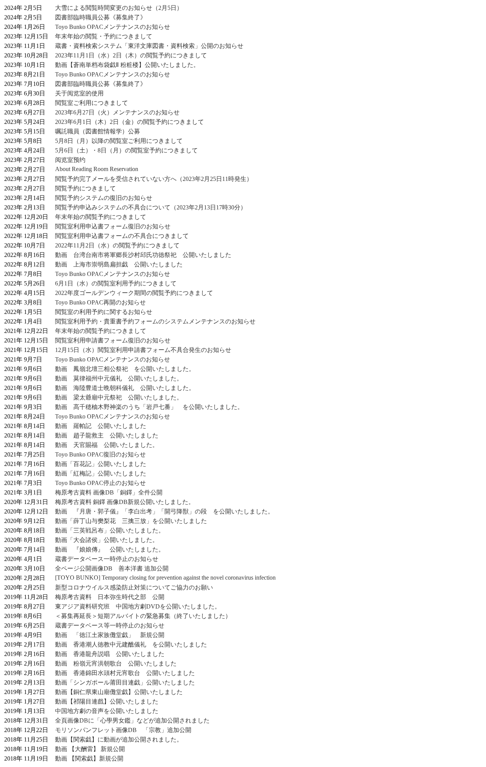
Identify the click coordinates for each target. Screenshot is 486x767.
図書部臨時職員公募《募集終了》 (100, 17)
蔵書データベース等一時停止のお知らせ (109, 625)
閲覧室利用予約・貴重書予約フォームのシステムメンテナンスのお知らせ (155, 321)
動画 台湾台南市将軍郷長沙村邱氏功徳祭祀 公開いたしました (143, 255)
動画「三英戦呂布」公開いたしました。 (109, 530)
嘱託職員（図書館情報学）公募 (97, 131)
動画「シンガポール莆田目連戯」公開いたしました (125, 682)
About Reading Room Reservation (96, 169)
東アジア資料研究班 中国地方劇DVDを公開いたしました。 (138, 606)
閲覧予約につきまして (85, 188)
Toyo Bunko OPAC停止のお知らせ (100, 483)
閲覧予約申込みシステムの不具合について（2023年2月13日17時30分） (150, 207)
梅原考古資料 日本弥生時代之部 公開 (109, 597)
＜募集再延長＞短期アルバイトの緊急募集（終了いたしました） (143, 616)
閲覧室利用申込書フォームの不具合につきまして (122, 236)
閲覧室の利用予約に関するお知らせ (103, 312)
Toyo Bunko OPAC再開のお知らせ (100, 302)
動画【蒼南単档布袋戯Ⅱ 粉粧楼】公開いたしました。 (127, 65)
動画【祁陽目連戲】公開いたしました (106, 701)
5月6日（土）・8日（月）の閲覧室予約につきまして (126, 150)
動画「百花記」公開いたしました (100, 464)
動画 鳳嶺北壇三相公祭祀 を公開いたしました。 (125, 369)
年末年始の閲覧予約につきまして (100, 217)
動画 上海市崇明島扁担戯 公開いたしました (119, 264)
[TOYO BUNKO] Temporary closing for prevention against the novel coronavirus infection (165, 577)
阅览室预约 (70, 160)
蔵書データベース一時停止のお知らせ (106, 559)
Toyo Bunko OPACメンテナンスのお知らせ (112, 27)
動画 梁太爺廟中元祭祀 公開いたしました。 (119, 397)
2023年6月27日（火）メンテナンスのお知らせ (117, 112)
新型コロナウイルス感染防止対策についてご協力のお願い (134, 587)
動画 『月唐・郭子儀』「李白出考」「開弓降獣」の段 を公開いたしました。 (164, 511)
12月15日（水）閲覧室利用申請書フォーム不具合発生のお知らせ (143, 350)
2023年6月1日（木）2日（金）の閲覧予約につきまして (129, 122)
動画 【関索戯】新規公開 (89, 758)
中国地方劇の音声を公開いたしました (106, 711)
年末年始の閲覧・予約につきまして (103, 36)
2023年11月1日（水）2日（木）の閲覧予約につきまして (131, 55)
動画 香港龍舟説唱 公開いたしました (109, 654)
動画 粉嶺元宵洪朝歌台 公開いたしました (116, 663)
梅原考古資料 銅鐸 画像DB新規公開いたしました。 (124, 502)
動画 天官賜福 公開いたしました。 (106, 445)
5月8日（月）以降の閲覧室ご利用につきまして (119, 141)
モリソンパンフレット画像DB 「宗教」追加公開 (123, 730)
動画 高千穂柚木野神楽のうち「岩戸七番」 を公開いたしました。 (149, 407)
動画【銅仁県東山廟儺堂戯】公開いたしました (119, 692)
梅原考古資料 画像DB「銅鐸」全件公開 (109, 492)
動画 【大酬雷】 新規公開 (90, 749)
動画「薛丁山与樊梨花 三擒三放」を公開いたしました (131, 521)
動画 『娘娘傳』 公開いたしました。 (109, 549)
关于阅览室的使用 (79, 93)
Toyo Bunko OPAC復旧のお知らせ (100, 454)
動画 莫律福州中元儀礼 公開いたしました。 (119, 378)
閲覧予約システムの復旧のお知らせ (103, 198)
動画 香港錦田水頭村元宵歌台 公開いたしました (125, 673)
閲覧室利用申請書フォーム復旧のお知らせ (112, 340)
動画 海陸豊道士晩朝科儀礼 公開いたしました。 (125, 388)
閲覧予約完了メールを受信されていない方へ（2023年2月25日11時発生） (153, 179)
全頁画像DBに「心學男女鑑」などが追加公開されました (132, 720)
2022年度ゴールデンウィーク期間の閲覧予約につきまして (134, 293)
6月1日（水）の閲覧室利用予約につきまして (116, 283)
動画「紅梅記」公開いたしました (100, 473)
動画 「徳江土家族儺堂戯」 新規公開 (109, 635)
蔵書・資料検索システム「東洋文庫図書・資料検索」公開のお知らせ (149, 46)
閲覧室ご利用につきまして (91, 103)
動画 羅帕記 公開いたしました (100, 426)
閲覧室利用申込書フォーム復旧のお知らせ (112, 226)
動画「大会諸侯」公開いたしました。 (106, 540)
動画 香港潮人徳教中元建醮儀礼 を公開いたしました (131, 644)
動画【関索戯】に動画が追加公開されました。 (119, 739)
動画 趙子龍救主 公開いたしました (106, 435)
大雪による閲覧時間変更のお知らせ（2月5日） (119, 8)
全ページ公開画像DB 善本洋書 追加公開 (112, 568)
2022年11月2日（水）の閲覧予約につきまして (117, 245)
